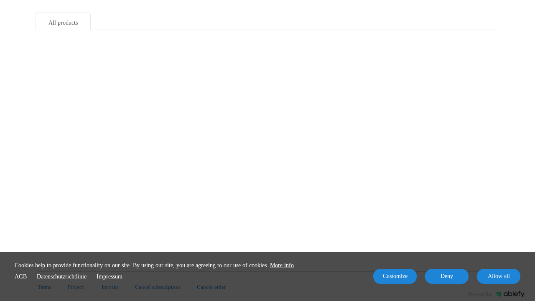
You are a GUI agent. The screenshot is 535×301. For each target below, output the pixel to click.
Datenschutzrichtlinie (62, 276)
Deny (447, 276)
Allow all (499, 276)
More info (282, 265)
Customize (395, 276)
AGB (21, 276)
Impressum (109, 276)
